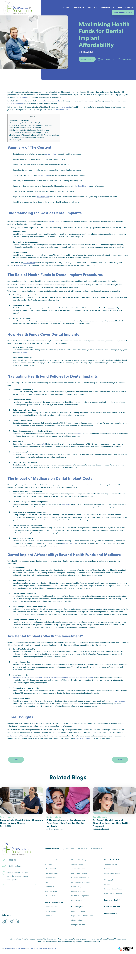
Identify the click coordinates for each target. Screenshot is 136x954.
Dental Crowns (51, 907)
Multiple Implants (78, 925)
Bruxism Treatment (78, 891)
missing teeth (53, 221)
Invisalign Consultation (113, 889)
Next (120, 760)
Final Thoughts (15, 140)
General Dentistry (78, 860)
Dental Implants (77, 907)
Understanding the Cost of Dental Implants (26, 123)
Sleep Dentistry (110, 913)
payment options (69, 543)
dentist (43, 444)
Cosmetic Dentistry (112, 860)
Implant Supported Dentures (82, 916)
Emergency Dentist (112, 900)
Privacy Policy (41, 948)
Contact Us (128, 7)
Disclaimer (52, 948)
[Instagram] (11, 921)
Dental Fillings (76, 887)
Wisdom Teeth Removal (80, 878)
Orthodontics (109, 880)
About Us (92, 7)
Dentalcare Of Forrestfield (14, 948)
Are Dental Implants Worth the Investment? (26, 137)
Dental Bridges (50, 911)
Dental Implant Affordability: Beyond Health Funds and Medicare (34, 135)
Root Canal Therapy (79, 873)
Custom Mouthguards (80, 896)
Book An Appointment (123, 12)
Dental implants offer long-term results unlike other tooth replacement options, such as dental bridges (53, 677)
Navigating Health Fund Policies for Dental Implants (29, 130)
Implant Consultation (79, 911)
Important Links (51, 860)
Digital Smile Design (112, 873)
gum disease (120, 701)
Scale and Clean (77, 864)
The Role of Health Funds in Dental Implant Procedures (30, 125)
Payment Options (107, 7)
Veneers (107, 869)
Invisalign (107, 884)
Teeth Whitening (110, 864)
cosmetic (78, 433)
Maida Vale (82, 849)
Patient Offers (50, 878)
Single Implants (77, 920)
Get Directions (15, 866)
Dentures (48, 916)
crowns (111, 308)
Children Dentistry (112, 906)
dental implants (22, 97)
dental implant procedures (51, 101)
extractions (22, 352)
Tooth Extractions (78, 869)
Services (65, 7)
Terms (32, 948)
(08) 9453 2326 (15, 860)
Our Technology (51, 873)
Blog (120, 7)
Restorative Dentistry (54, 902)
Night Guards (76, 900)
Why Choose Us (51, 869)
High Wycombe (68, 849)
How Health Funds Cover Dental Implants (25, 128)
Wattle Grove (96, 849)
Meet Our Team (51, 891)
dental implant (64, 107)
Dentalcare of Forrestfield (20, 736)
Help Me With (78, 7)
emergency (66, 504)
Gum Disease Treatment (80, 882)
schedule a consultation (83, 738)
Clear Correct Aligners (113, 893)
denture (19, 265)
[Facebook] (4, 921)
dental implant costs (15, 103)
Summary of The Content (19, 120)
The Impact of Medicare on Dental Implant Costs (28, 132)
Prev (16, 760)
